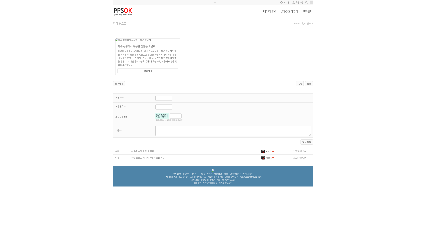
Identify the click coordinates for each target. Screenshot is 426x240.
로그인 (287, 2)
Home (297, 23)
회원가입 (300, 2)
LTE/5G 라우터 (289, 11)
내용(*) (118, 130)
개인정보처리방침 (210, 183)
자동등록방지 (121, 117)
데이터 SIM (269, 11)
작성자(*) (119, 97)
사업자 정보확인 (225, 183)
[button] (263, 151)
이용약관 (197, 183)
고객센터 (308, 11)
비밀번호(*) (120, 106)
